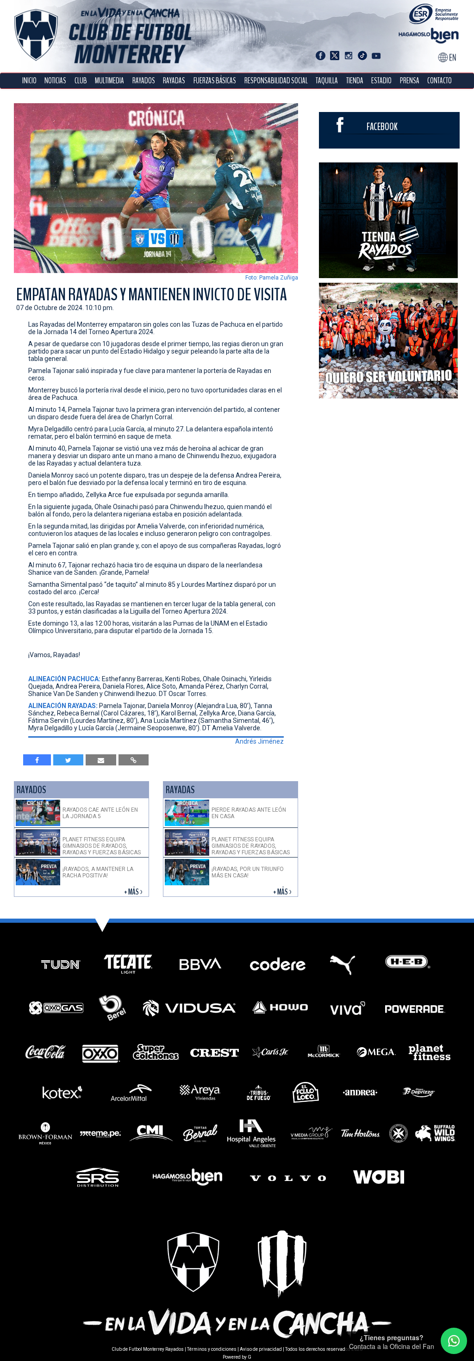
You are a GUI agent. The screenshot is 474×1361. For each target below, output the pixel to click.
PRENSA (409, 80)
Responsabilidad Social (276, 80)
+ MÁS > (134, 892)
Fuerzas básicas (214, 80)
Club (81, 80)
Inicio (29, 80)
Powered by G (237, 1357)
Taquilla (327, 80)
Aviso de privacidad (261, 1349)
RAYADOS (143, 80)
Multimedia (109, 80)
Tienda (354, 80)
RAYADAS (174, 80)
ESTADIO (381, 80)
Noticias (55, 80)
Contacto (439, 80)
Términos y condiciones (212, 1349)
